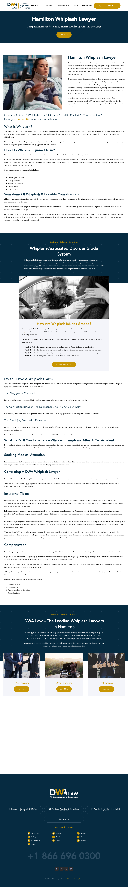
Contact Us (22, 119)
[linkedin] (71, 869)
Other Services (64, 683)
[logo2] (18, 4)
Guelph (58, 840)
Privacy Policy (78, 879)
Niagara (58, 833)
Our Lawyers (22, 683)
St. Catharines (35, 840)
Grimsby (83, 833)
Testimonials (106, 683)
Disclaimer (70, 879)
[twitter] (62, 869)
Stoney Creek (35, 833)
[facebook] (57, 869)
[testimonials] (106, 654)
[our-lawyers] (21, 654)
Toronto (83, 837)
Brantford (59, 837)
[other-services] (64, 654)
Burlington (34, 837)
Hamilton (83, 840)
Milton (33, 844)
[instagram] (66, 869)
